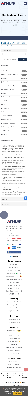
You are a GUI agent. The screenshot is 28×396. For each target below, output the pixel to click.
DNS (4, 93)
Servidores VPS (12, 330)
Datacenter (14, 344)
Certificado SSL (14, 267)
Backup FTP (14, 264)
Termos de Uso (3, 375)
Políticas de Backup (9, 375)
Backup (5, 78)
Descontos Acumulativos (14, 347)
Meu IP (17, 382)
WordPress (6, 130)
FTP (4, 104)
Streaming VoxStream (14, 305)
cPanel (5, 134)
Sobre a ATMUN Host (14, 338)
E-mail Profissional (14, 270)
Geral (4, 112)
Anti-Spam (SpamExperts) (10, 74)
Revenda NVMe (14, 282)
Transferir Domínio (14, 322)
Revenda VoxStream (14, 288)
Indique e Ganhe (13, 341)
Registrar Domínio (14, 319)
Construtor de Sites (8, 89)
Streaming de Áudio (8, 127)
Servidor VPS (6, 119)
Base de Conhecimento (14, 368)
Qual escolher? (14, 308)
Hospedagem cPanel (14, 273)
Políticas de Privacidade (16, 375)
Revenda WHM (7, 116)
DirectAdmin (6, 97)
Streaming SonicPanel (14, 302)
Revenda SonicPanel (14, 285)
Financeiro (6, 108)
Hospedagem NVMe (12, 276)
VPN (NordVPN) (14, 294)
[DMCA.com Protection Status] (14, 255)
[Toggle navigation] (25, 3)
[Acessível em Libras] (25, 198)
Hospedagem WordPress (14, 279)
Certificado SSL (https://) (10, 86)
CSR (23, 382)
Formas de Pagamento (14, 350)
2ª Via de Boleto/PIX (14, 365)
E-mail (5, 101)
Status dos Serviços (24, 375)
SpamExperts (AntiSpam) (14, 291)
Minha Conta (13, 362)
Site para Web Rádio (9, 123)
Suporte (3, 45)
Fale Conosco (13, 353)
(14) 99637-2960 (14, 238)
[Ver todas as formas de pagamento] (14, 245)
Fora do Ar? (8, 382)
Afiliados (5, 71)
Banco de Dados (7, 82)
